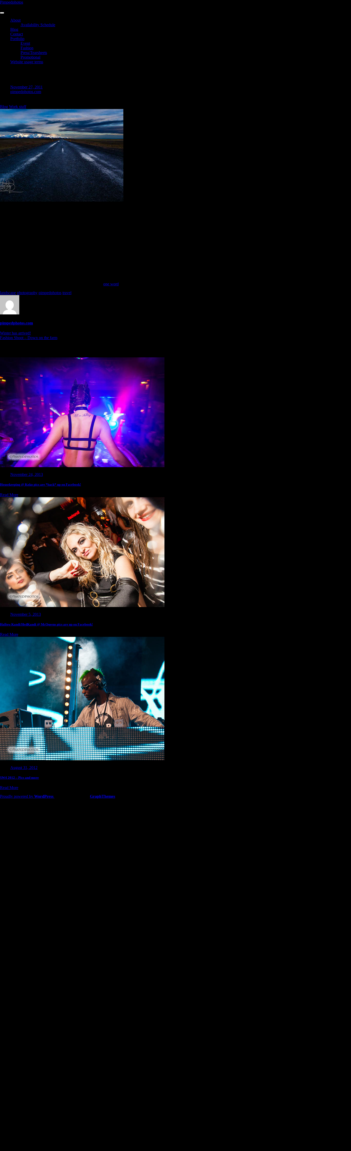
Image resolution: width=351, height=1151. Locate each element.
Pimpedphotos (11, 2)
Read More (9, 495)
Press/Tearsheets (34, 52)
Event (25, 43)
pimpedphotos (50, 293)
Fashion (27, 48)
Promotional (30, 57)
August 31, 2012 (24, 767)
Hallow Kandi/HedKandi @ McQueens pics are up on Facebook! (46, 624)
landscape (8, 293)
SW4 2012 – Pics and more (19, 778)
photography (27, 293)
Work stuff (17, 106)
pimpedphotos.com (25, 91)
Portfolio (17, 39)
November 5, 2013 (25, 614)
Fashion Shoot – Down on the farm (28, 338)
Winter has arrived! (15, 333)
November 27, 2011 (26, 87)
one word (111, 284)
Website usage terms (26, 62)
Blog (14, 29)
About (15, 20)
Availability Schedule (38, 25)
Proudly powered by (26, 796)
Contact (16, 34)
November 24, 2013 (26, 474)
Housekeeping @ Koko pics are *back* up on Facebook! (40, 484)
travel (66, 293)
